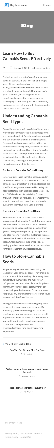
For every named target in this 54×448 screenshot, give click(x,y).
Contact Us (25, 436)
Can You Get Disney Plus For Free (27, 350)
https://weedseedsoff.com (16, 87)
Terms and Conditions (31, 433)
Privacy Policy (12, 433)
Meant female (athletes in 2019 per (27, 387)
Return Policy (11, 436)
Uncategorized (43, 68)
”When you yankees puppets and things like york (27, 370)
